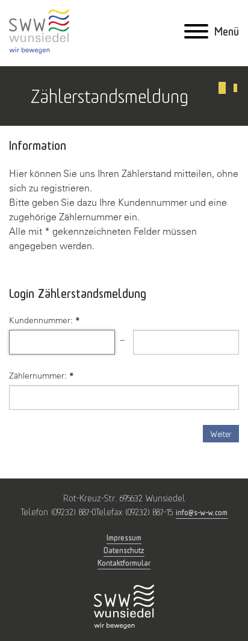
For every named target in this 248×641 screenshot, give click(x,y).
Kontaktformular (124, 562)
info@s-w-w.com (202, 512)
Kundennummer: (44, 320)
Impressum (124, 537)
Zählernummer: (41, 375)
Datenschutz (124, 550)
